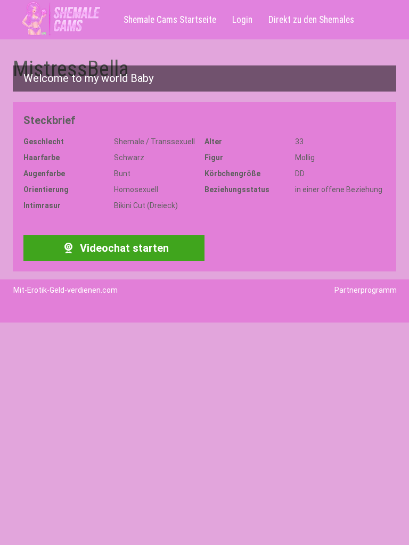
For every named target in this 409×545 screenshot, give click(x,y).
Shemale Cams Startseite (170, 19)
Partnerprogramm (365, 290)
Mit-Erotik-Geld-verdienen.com (65, 290)
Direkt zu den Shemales (311, 19)
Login (242, 19)
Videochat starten (123, 248)
